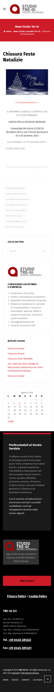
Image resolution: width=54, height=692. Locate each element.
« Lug (11, 421)
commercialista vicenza (15, 194)
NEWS (5, 680)
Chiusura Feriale (16, 348)
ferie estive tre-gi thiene (16, 210)
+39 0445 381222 (20, 640)
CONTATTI (25, 680)
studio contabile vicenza (16, 221)
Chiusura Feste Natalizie (20, 358)
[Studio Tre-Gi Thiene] (27, 9)
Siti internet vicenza (13, 216)
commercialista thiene (15, 188)
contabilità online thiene (15, 205)
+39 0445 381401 (20, 648)
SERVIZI (14, 680)
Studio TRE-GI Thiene (14, 227)
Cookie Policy (38, 596)
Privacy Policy (16, 596)
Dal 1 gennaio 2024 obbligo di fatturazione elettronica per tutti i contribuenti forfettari (25, 367)
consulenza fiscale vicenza (17, 199)
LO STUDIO (37, 680)
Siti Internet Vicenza (30, 673)
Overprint (16, 673)
